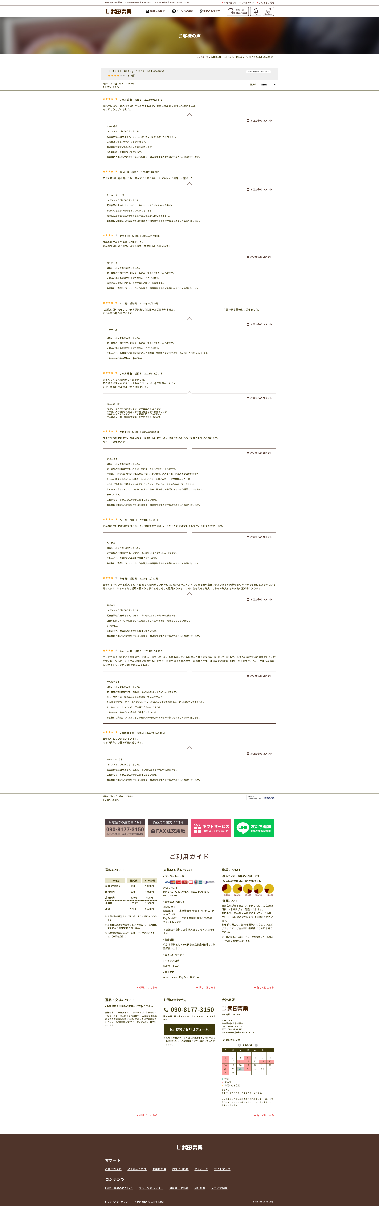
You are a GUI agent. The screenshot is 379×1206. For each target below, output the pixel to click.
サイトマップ (222, 1169)
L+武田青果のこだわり (119, 1188)
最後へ (115, 87)
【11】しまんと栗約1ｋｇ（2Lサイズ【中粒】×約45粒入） (137, 71)
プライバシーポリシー (118, 1202)
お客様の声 (159, 1169)
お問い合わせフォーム (192, 1029)
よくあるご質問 (266, 2)
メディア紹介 (219, 1188)
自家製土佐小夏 (178, 1188)
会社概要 (199, 1188)
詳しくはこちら (148, 987)
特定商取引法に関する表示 (150, 1202)
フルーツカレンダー (151, 1188)
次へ (109, 87)
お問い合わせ (230, 2)
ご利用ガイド (247, 2)
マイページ (201, 1169)
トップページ (202, 57)
